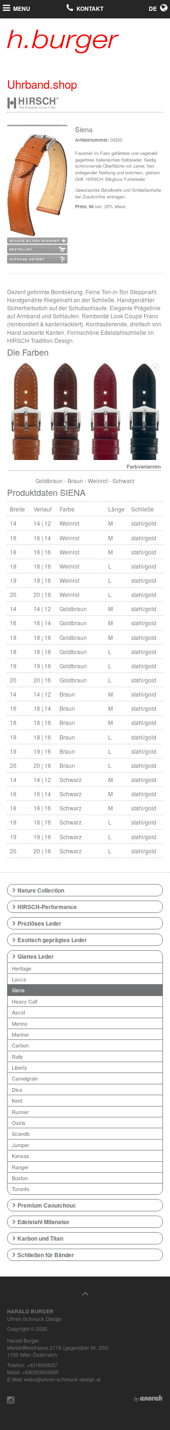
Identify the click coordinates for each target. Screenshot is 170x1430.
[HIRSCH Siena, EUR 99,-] (37, 185)
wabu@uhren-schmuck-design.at (62, 1379)
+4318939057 (42, 1365)
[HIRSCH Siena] (85, 410)
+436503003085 (40, 1372)
